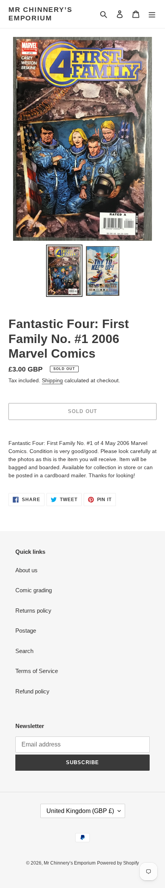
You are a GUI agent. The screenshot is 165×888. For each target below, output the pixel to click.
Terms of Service (36, 671)
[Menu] (152, 14)
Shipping (52, 380)
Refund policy (32, 691)
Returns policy (33, 610)
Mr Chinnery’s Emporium (40, 14)
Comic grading (33, 590)
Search (24, 651)
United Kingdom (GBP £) (80, 811)
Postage (25, 630)
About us (26, 570)
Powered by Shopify (118, 863)
